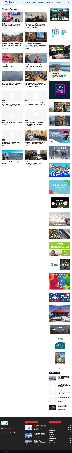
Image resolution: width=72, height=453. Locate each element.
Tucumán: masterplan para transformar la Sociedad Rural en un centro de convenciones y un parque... (35, 46)
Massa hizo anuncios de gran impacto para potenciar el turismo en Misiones (63, 399)
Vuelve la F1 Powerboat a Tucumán (12, 122)
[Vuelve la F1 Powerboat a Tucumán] (12, 115)
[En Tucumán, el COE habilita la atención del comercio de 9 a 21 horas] (12, 135)
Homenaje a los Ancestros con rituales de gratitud (10, 65)
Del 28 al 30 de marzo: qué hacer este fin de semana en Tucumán (34, 65)
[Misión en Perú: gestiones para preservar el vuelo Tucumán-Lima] (12, 17)
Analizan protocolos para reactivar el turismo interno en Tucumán (35, 143)
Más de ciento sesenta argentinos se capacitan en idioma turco (39, 435)
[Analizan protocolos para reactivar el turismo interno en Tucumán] (36, 135)
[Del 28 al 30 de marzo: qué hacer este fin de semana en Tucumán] (36, 58)
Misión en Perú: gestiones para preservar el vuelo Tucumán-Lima (11, 24)
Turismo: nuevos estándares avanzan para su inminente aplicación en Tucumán (33, 163)
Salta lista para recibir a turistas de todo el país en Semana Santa (64, 392)
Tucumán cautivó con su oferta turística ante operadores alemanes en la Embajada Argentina (35, 84)
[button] (69, 2)
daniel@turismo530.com (13, 428)
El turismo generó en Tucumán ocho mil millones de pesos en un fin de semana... (12, 45)
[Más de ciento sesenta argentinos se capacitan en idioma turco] (28, 435)
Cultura (3, 62)
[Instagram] (6, 432)
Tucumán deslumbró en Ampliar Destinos (11, 162)
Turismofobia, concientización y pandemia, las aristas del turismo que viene (39, 442)
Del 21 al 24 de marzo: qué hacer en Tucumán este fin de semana (12, 84)
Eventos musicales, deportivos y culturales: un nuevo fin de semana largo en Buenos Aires (64, 407)
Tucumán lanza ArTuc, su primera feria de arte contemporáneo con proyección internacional (35, 25)
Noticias (18, 2)
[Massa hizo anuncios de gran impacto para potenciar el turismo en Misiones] (52, 399)
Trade (33, 2)
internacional (50, 2)
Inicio (12, 2)
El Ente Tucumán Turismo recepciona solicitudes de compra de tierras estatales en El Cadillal (11, 104)
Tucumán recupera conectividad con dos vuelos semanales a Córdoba (36, 103)
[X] (10, 432)
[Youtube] (14, 432)
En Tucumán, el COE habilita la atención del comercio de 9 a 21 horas (11, 143)
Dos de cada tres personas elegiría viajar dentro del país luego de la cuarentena (40, 427)
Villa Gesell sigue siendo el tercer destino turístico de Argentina (64, 377)
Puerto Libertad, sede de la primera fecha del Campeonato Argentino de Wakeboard (64, 384)
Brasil (27, 120)
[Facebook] (2, 432)
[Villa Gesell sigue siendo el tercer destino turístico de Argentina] (52, 378)
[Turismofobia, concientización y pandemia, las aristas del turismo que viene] (28, 442)
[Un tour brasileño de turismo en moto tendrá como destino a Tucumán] (36, 115)
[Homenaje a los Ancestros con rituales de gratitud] (12, 58)
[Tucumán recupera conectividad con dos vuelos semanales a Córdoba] (36, 96)
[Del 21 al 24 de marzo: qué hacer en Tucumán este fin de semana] (12, 76)
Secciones (26, 2)
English (59, 2)
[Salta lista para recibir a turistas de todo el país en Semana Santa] (52, 392)
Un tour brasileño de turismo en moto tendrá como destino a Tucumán (34, 124)
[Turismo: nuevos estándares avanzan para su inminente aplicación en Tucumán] (36, 155)
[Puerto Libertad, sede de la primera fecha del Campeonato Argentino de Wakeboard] (52, 384)
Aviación (40, 2)
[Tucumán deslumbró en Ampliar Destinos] (12, 155)
